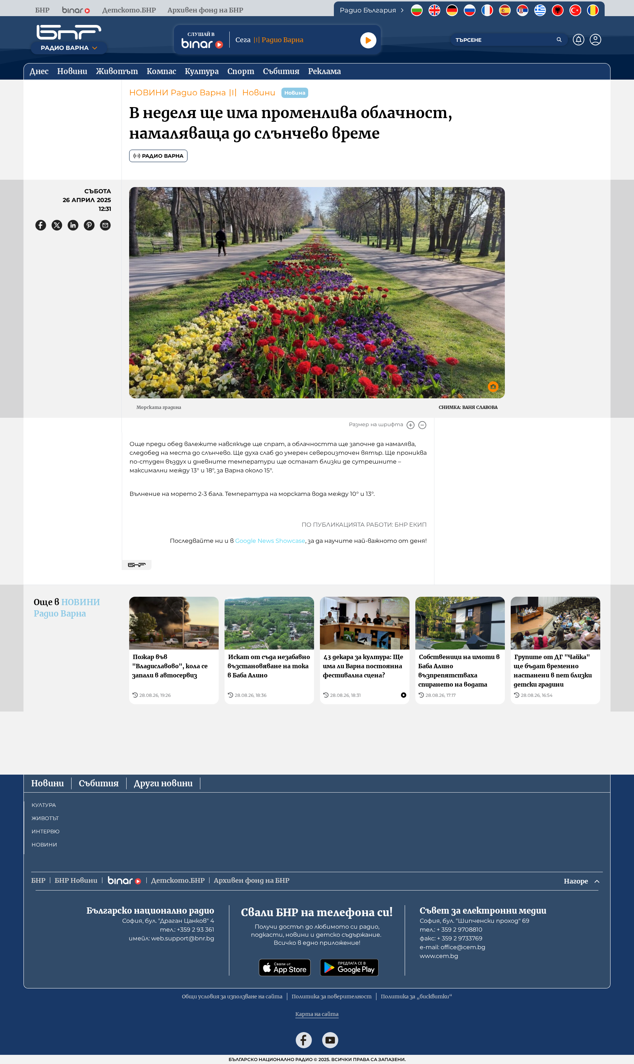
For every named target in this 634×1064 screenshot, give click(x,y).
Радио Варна (162, 156)
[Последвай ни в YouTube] (330, 1040)
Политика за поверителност (332, 996)
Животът (45, 818)
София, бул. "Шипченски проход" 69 (474, 920)
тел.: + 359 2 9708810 (451, 929)
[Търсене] (559, 39)
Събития (99, 783)
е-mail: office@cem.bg (452, 947)
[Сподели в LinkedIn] (73, 225)
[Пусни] (368, 40)
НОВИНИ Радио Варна (177, 93)
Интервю (45, 831)
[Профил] (595, 39)
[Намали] (422, 425)
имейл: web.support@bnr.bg (171, 938)
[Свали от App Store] (284, 967)
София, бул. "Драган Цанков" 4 (168, 920)
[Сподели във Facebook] (41, 225)
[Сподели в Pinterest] (89, 225)
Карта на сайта (317, 1014)
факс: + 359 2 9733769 (451, 938)
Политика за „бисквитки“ (416, 996)
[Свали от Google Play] (349, 967)
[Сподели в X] (57, 225)
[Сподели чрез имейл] (105, 225)
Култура (44, 805)
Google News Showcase (270, 540)
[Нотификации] (578, 39)
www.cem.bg (439, 956)
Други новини (163, 783)
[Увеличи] (410, 425)
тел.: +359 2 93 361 (187, 929)
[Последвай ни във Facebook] (304, 1040)
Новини (259, 93)
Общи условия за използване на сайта (232, 996)
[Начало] (69, 32)
